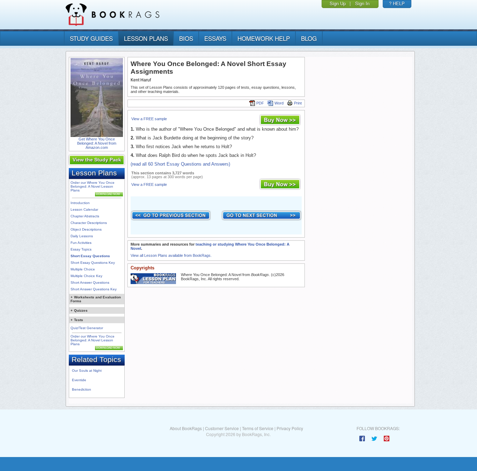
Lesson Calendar (84, 209)
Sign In (362, 3)
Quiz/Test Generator (87, 328)
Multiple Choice (83, 269)
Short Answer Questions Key (94, 289)
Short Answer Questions (90, 282)
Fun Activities (81, 243)
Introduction (80, 203)
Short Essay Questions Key (93, 263)
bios (186, 38)
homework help (263, 38)
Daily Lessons (82, 236)
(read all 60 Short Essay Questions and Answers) (180, 164)
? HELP (397, 3)
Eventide (79, 380)
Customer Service (222, 428)
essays (215, 38)
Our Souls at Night (87, 370)
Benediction (81, 389)
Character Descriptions (89, 223)
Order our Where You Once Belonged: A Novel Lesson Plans (93, 186)
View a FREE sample (149, 119)
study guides (91, 38)
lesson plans (146, 38)
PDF (260, 103)
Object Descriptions (86, 229)
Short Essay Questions (90, 256)
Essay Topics (81, 249)
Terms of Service (257, 428)
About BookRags (186, 428)
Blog (309, 38)
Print (298, 103)
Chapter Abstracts (85, 216)
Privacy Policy (290, 428)
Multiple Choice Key (86, 276)
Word (279, 103)
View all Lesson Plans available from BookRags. (171, 255)
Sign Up (338, 3)
